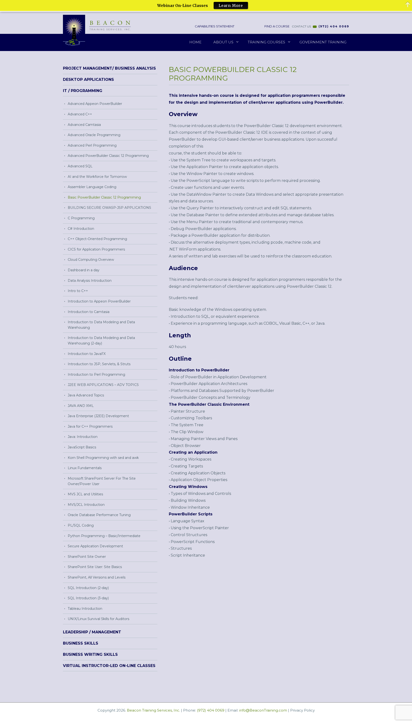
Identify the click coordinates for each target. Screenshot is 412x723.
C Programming (81, 218)
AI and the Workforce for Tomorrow (97, 176)
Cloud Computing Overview (91, 259)
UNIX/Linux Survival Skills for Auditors (98, 619)
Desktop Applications (88, 79)
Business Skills (80, 643)
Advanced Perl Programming (92, 145)
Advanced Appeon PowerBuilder (95, 104)
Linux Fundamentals (85, 468)
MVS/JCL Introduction (86, 505)
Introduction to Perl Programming (96, 374)
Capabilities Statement (214, 26)
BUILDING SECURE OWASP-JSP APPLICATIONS (109, 207)
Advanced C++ (80, 114)
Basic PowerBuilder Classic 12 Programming (104, 197)
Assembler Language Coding (92, 187)
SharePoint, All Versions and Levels (96, 577)
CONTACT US (301, 26)
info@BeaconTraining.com (263, 710)
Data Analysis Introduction (90, 280)
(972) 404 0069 (334, 26)
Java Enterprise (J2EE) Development (98, 416)
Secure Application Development (95, 546)
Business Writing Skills (90, 654)
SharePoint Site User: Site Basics (95, 567)
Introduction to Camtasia (88, 312)
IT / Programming (82, 90)
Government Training (322, 42)
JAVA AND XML (81, 406)
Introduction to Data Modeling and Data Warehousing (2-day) (101, 340)
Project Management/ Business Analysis (109, 68)
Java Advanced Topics (86, 395)
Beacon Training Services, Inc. (153, 710)
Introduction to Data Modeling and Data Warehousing (101, 325)
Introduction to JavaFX (87, 354)
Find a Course (276, 26)
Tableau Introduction (85, 608)
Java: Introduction (83, 437)
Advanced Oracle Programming (94, 135)
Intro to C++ (78, 291)
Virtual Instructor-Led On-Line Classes (109, 665)
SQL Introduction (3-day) (88, 598)
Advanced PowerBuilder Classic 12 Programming (108, 156)
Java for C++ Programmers (90, 426)
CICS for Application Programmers (96, 249)
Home (195, 42)
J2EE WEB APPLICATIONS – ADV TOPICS (103, 385)
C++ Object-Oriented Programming (97, 239)
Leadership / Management (92, 632)
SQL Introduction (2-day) (88, 588)
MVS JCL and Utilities (85, 494)
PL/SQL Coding (81, 525)
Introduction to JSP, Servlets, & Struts (99, 364)
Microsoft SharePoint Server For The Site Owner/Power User (102, 481)
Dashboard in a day (83, 270)
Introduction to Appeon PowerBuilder (99, 301)
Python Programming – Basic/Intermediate (104, 536)
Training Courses (266, 42)
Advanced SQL (80, 166)
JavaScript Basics (82, 447)
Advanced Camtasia (84, 125)
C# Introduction (81, 228)
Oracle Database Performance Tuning (99, 515)
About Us (223, 42)
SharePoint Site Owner (87, 556)
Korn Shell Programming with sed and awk (103, 458)
